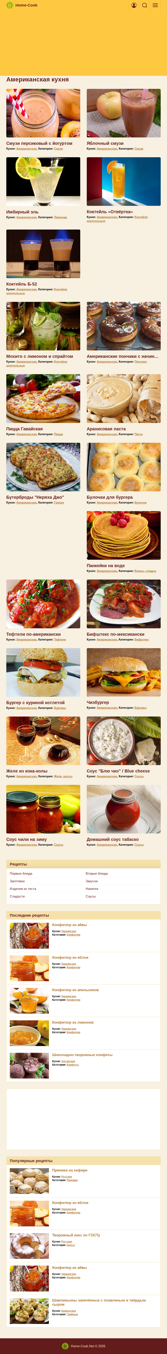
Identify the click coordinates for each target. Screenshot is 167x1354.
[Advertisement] (83, 43)
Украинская (68, 931)
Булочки (141, 502)
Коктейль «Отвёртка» (110, 211)
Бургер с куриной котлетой (35, 702)
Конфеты (73, 1064)
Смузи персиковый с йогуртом (39, 143)
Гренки (59, 502)
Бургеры (60, 708)
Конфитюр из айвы (69, 925)
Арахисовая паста (106, 428)
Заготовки (17, 881)
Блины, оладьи (145, 571)
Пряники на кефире (69, 1170)
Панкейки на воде (106, 565)
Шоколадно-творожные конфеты (82, 1055)
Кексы (71, 1245)
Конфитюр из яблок (70, 957)
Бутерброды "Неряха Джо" (35, 497)
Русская (66, 1176)
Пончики (141, 361)
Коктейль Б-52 (21, 284)
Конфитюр (73, 934)
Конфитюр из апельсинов (75, 990)
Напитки (92, 889)
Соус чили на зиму (26, 839)
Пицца (58, 434)
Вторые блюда (97, 873)
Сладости (17, 896)
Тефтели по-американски (33, 634)
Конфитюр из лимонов (73, 1022)
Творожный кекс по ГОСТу (76, 1235)
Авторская (68, 1061)
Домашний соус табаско (113, 839)
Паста (138, 434)
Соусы (139, 776)
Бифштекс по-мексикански (115, 634)
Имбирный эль (22, 212)
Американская (26, 148)
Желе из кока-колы (26, 771)
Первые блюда (21, 873)
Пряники (72, 1180)
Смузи (58, 148)
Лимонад (60, 217)
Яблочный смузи (105, 143)
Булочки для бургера (110, 497)
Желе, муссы (63, 776)
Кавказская (68, 1310)
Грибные (72, 1314)
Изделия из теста (23, 889)
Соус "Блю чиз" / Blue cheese (118, 771)
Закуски (92, 881)
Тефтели (60, 639)
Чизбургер (98, 702)
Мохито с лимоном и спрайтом (39, 356)
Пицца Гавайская (24, 428)
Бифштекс (142, 639)
